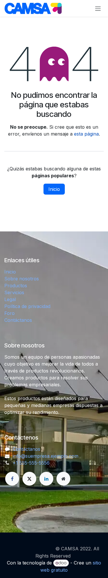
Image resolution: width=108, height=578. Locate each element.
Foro (9, 313)
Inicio (54, 189)
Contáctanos (18, 320)
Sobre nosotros (21, 279)
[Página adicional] (63, 479)
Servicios (14, 292)
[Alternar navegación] (98, 8)
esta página (86, 134)
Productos (15, 285)
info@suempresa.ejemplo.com (45, 456)
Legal (10, 299)
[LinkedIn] (46, 479)
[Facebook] (12, 479)
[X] (29, 479)
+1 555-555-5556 (31, 463)
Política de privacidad (27, 306)
